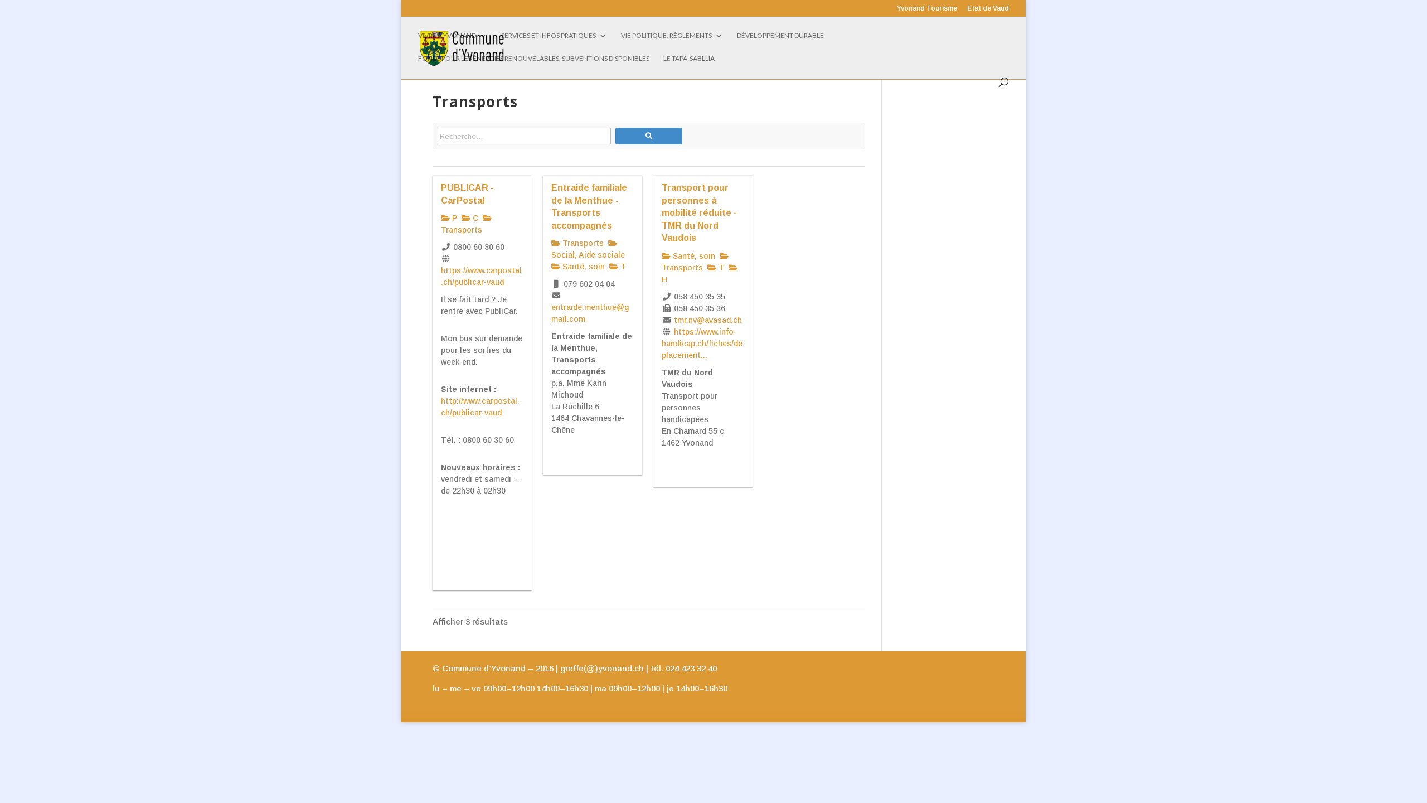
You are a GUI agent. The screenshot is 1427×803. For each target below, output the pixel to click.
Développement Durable (780, 36)
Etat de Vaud (988, 8)
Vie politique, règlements (666, 36)
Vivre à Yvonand (447, 36)
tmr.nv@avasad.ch (708, 320)
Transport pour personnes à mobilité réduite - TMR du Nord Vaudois (699, 212)
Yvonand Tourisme (927, 8)
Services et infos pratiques (548, 36)
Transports (582, 243)
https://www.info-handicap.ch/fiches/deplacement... (702, 343)
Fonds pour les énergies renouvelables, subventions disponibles (533, 58)
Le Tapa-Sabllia (689, 58)
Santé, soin (582, 266)
